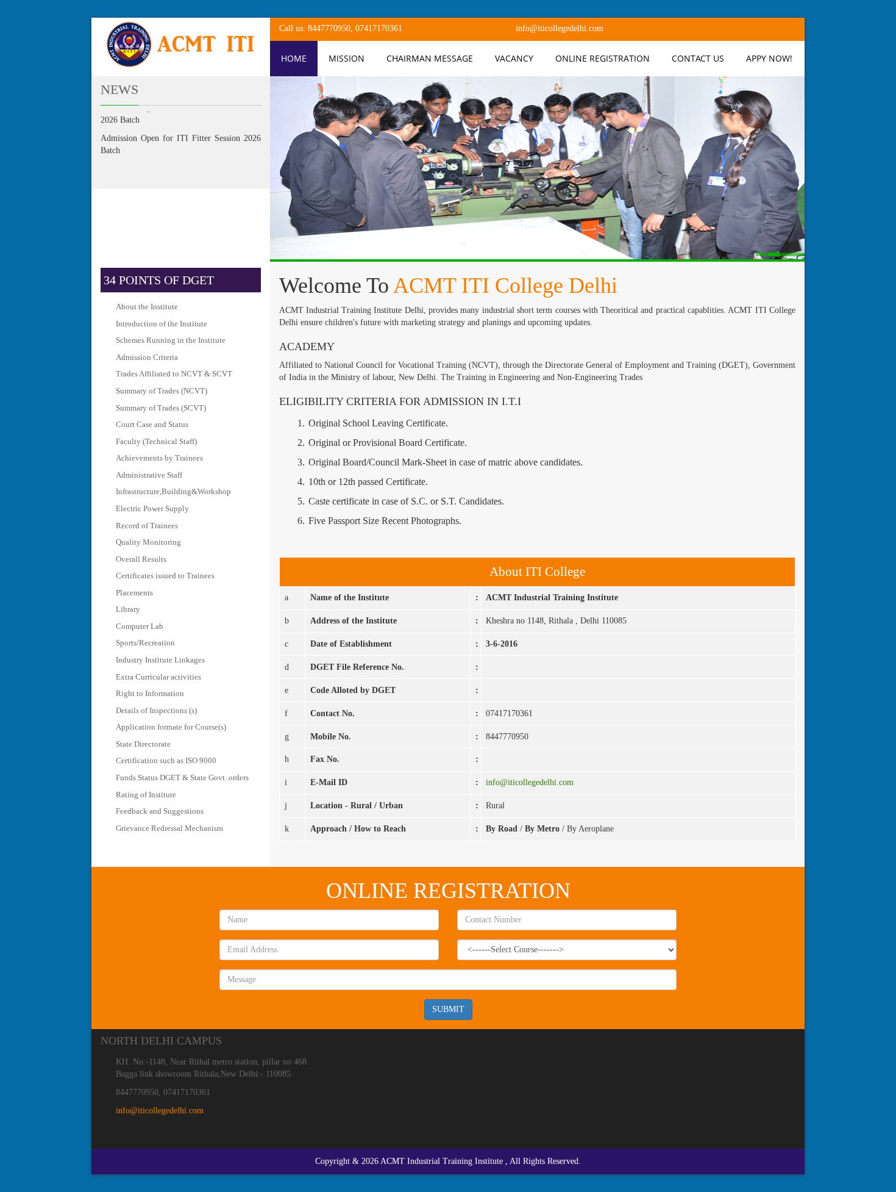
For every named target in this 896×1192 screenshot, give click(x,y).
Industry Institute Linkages (160, 659)
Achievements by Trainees (159, 457)
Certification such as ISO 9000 (166, 760)
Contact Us (698, 58)
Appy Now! (769, 58)
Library (128, 609)
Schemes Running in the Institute (171, 340)
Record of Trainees (147, 525)
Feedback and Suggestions (160, 811)
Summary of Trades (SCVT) (161, 407)
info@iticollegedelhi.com (530, 782)
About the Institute (147, 306)
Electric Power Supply (152, 508)
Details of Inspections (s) (156, 710)
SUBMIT (448, 1009)
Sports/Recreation (145, 642)
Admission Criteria (147, 357)
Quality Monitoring (148, 542)
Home (294, 58)
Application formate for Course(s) (171, 726)
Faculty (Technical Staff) (156, 441)
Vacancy (514, 58)
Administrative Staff (149, 474)
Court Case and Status (152, 424)
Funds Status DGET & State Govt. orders (182, 777)
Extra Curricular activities (158, 676)
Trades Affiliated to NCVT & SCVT (174, 373)
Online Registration (602, 58)
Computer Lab (139, 626)
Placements (134, 592)
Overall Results (141, 559)
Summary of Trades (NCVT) (161, 390)
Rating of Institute (146, 794)
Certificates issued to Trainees (165, 575)
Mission (346, 58)
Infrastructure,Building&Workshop (173, 491)
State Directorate (143, 744)
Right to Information (150, 693)
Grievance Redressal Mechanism (169, 828)
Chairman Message (429, 58)
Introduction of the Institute (161, 323)
